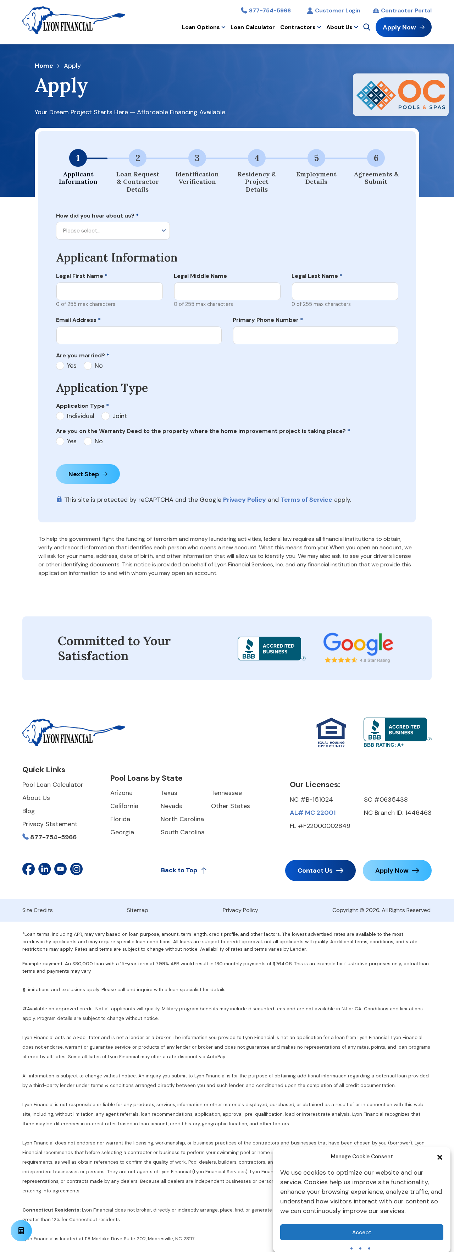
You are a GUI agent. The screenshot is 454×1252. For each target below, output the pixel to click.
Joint (119, 416)
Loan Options (201, 27)
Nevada (172, 806)
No (99, 366)
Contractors (298, 27)
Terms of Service (306, 499)
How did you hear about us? (97, 215)
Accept (361, 1232)
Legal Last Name (317, 276)
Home (44, 66)
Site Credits (37, 910)
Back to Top (179, 870)
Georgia (122, 832)
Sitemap (137, 910)
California (124, 806)
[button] (439, 1156)
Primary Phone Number (268, 320)
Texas (169, 793)
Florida (120, 819)
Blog (28, 811)
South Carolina (183, 832)
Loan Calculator (253, 27)
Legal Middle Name (200, 276)
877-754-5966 (270, 10)
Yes (72, 366)
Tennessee (226, 793)
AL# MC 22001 (313, 812)
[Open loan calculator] (21, 1230)
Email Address (78, 320)
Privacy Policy (244, 499)
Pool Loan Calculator (52, 784)
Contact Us (315, 870)
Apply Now (399, 27)
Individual (80, 416)
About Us (339, 27)
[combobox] (113, 231)
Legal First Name (81, 276)
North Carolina (182, 819)
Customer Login (337, 10)
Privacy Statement (50, 824)
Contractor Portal (406, 10)
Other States (230, 806)
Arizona (121, 793)
